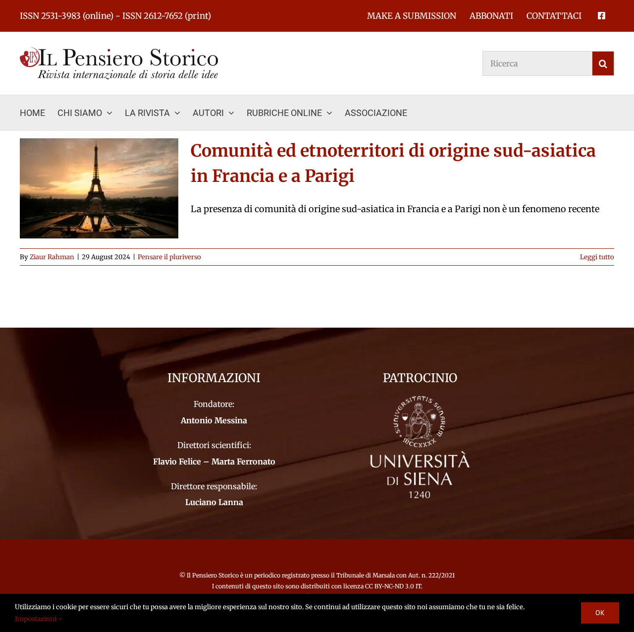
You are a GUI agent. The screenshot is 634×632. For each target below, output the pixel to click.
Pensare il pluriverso (169, 257)
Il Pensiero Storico (213, 575)
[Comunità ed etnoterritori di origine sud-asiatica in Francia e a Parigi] (99, 188)
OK (600, 612)
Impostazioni (36, 619)
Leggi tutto (597, 257)
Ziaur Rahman (52, 257)
